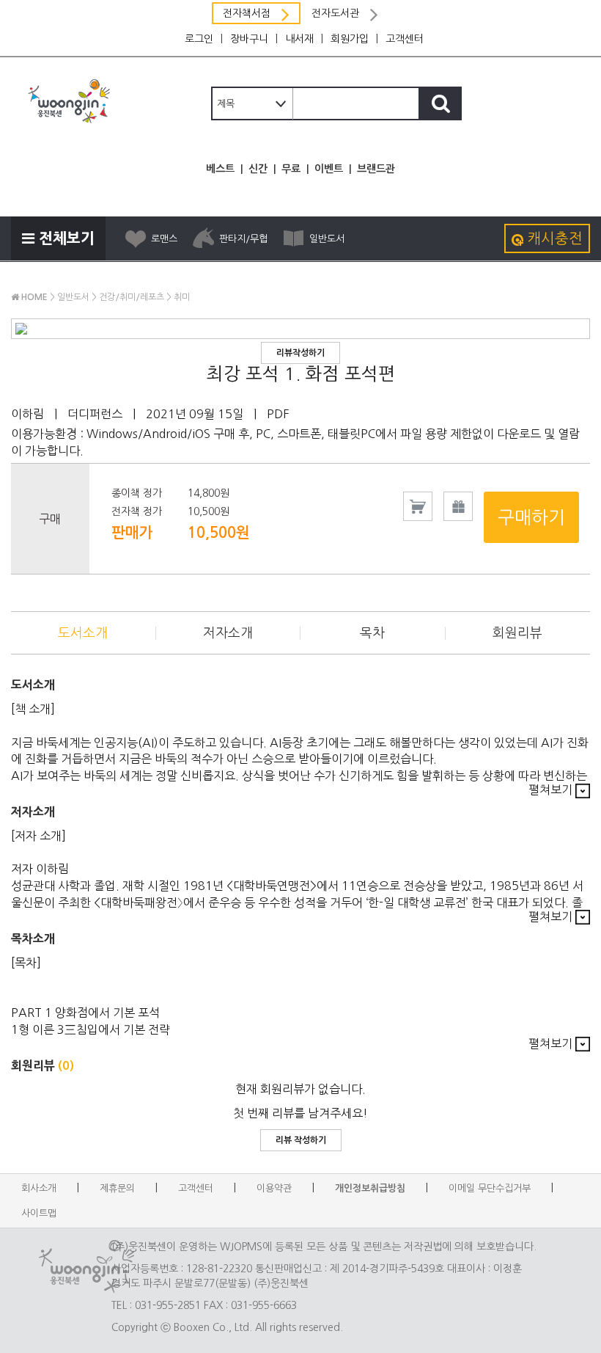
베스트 (220, 169)
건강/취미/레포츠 (131, 297)
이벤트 (328, 169)
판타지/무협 (243, 239)
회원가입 (350, 39)
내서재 (299, 39)
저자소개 (228, 633)
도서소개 (83, 633)
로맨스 (164, 239)
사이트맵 (38, 1213)
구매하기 (531, 517)
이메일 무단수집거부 (490, 1188)
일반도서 (326, 239)
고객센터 (405, 39)
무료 (290, 169)
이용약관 (274, 1188)
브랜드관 (376, 169)
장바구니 (249, 39)
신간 (258, 169)
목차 (372, 633)
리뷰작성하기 (300, 353)
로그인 (199, 39)
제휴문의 (117, 1188)
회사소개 (38, 1188)
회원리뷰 (517, 633)
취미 (182, 297)
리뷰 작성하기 (301, 1140)
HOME (33, 297)
